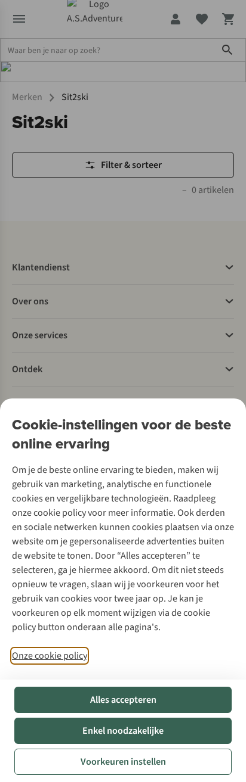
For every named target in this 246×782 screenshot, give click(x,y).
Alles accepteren (123, 699)
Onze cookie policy (49, 655)
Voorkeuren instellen (123, 761)
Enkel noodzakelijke (123, 730)
